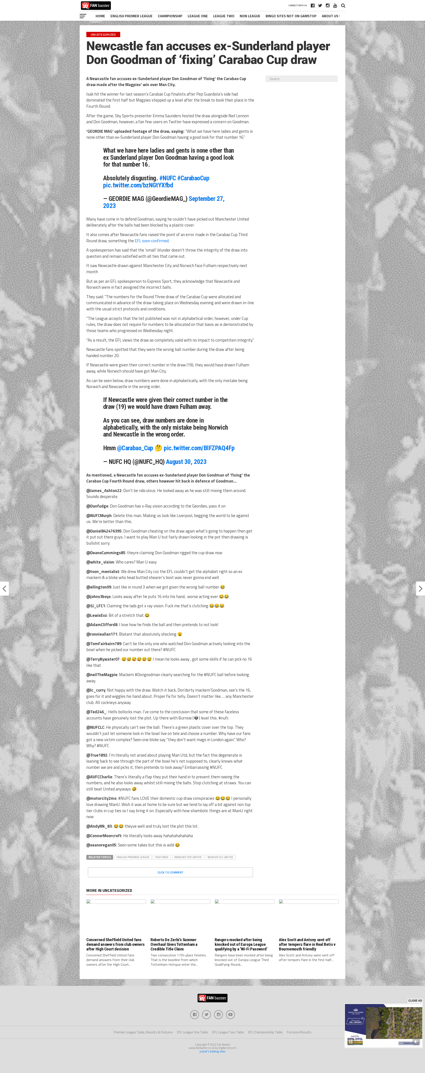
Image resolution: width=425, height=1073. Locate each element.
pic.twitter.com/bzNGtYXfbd (138, 185)
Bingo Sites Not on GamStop (291, 16)
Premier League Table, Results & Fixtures (143, 1032)
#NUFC (167, 178)
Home (100, 16)
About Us (330, 16)
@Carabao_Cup (135, 448)
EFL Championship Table (265, 1032)
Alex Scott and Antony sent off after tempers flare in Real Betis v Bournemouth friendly (307, 944)
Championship (170, 16)
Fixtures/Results (299, 1032)
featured (161, 857)
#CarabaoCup (193, 178)
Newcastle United (220, 857)
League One (198, 16)
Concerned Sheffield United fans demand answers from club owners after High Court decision (115, 944)
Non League (250, 16)
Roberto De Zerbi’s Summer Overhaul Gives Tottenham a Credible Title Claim (174, 944)
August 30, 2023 (186, 461)
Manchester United (188, 857)
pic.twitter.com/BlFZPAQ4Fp (199, 448)
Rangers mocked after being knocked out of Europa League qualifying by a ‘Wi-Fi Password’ (241, 944)
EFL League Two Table (228, 1032)
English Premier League (131, 16)
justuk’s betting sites (213, 1051)
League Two (223, 16)
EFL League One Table (192, 1032)
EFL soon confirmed (152, 241)
